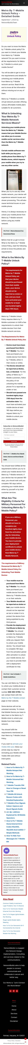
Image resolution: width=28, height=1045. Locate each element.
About (14, 1010)
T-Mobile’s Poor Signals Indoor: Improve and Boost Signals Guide (15, 806)
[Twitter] (13, 991)
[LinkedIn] (10, 991)
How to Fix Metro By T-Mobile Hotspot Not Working (15, 770)
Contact (14, 1017)
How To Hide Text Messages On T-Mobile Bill (15, 839)
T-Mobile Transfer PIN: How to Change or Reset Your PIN (16, 788)
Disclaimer (14, 1021)
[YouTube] (17, 991)
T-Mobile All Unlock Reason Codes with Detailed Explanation (14, 797)
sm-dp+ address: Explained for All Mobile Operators (15, 815)
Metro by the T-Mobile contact (13, 698)
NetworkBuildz (6, 2)
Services (14, 1013)
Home (14, 1006)
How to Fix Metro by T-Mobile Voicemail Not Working (15, 779)
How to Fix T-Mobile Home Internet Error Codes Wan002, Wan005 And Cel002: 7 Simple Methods (15, 827)
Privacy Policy (11, 1040)
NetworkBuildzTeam (11, 855)
